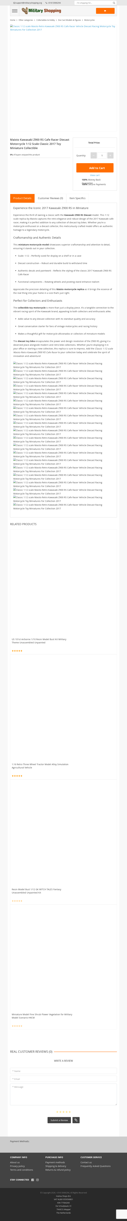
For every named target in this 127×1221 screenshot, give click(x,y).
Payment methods (55, 1162)
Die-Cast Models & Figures (69, 20)
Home (12, 20)
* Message (17, 1086)
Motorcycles (89, 20)
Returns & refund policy (58, 1169)
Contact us (86, 1162)
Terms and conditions (21, 1169)
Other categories (26, 20)
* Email (16, 1079)
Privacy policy (17, 1166)
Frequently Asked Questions (96, 1166)
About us (15, 1162)
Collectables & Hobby (45, 20)
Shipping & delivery (55, 1166)
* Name (16, 1071)
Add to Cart (96, 168)
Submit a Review (59, 1120)
